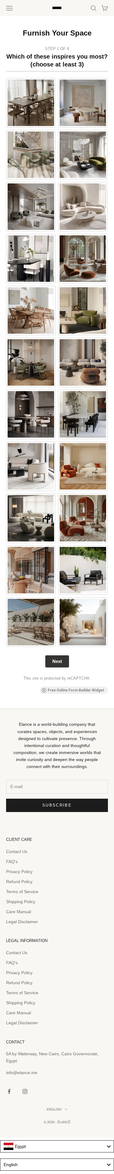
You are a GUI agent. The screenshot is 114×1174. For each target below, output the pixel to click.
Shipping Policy (20, 901)
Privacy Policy (19, 871)
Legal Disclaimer (22, 921)
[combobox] (57, 1146)
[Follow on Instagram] (25, 1091)
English (54, 1109)
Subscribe (57, 805)
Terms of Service (22, 891)
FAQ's (12, 861)
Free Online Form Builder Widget (76, 690)
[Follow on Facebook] (9, 1091)
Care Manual (18, 911)
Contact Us (16, 851)
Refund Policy (19, 881)
